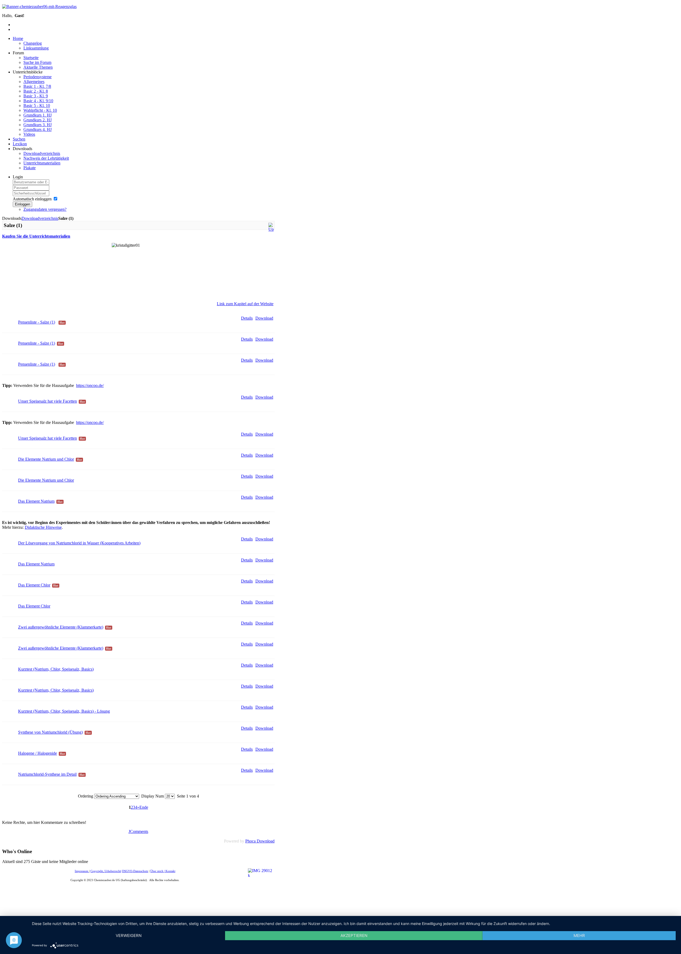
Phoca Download (260, 841)
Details (247, 318)
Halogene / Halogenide (37, 753)
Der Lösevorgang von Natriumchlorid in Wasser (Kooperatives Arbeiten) (79, 543)
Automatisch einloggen (32, 199)
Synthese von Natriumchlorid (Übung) (50, 732)
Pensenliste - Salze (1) (36, 322)
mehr (579, 935)
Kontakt (170, 871)
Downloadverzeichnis (40, 218)
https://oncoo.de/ (90, 385)
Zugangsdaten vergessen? (45, 209)
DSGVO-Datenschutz (135, 871)
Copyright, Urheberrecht (105, 871)
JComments (138, 831)
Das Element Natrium (36, 501)
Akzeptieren (353, 935)
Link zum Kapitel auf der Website (245, 304)
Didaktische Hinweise (43, 527)
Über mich (156, 871)
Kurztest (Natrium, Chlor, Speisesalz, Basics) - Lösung (64, 711)
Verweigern (129, 935)
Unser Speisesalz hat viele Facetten (47, 401)
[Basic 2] (271, 229)
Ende (143, 807)
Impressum (82, 871)
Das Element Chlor (34, 585)
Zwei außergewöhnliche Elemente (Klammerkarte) (60, 627)
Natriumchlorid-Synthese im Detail (47, 774)
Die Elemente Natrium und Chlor (46, 459)
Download (264, 318)
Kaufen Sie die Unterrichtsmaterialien (36, 236)
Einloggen (22, 204)
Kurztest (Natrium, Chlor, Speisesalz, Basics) (56, 669)
